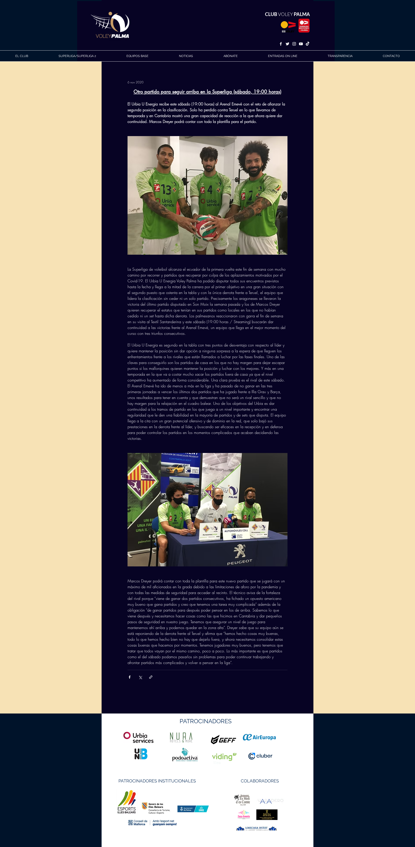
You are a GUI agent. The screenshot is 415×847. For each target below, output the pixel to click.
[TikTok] (307, 43)
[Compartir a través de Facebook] (130, 677)
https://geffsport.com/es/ (192, 756)
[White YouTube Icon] (300, 43)
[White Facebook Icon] (280, 43)
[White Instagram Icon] (294, 43)
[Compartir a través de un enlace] (151, 677)
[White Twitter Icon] (287, 43)
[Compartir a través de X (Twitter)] (140, 677)
